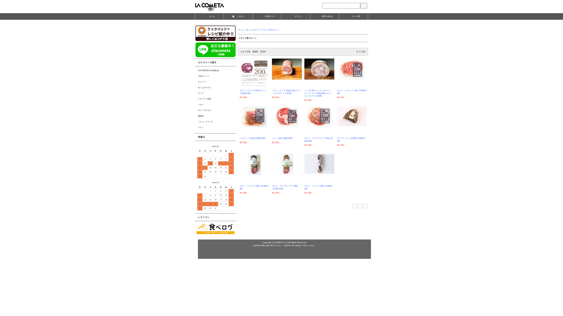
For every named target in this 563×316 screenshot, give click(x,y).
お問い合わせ (327, 16)
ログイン (298, 16)
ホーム (212, 16)
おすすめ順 (245, 52)
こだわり (241, 16)
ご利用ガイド (269, 16)
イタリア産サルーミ (270, 30)
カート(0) (356, 16)
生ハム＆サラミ (253, 30)
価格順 (255, 52)
